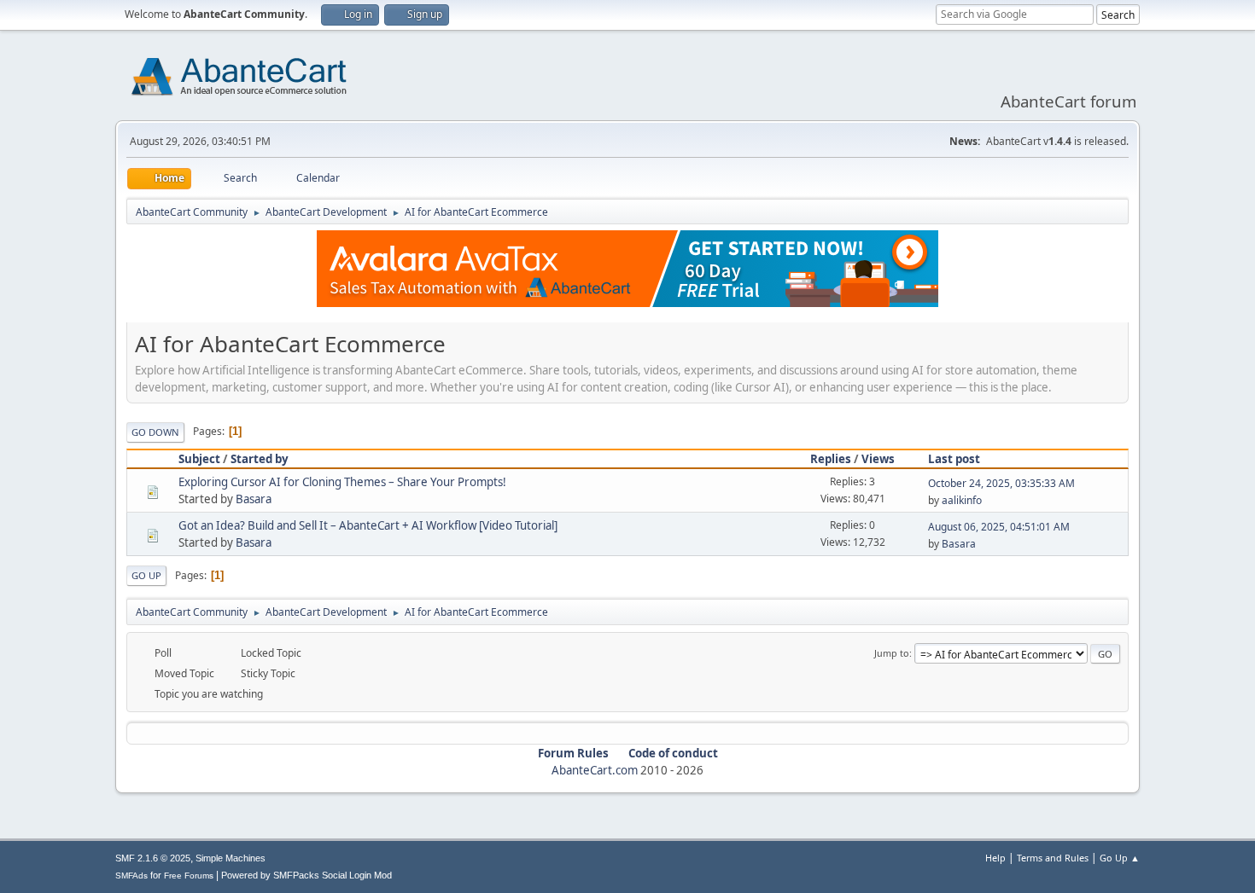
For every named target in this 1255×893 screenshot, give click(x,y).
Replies (830, 459)
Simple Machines (231, 858)
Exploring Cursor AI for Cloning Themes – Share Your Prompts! (342, 482)
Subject (199, 459)
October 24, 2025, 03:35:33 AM (1001, 483)
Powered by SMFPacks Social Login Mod (306, 875)
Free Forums (188, 875)
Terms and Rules (1053, 857)
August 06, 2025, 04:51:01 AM (999, 526)
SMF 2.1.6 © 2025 (152, 858)
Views (878, 459)
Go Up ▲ (1120, 857)
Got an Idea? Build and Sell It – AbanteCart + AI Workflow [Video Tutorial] (367, 525)
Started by (260, 459)
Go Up (146, 575)
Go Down (155, 432)
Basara (253, 499)
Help (995, 857)
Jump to (891, 653)
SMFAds (131, 875)
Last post (954, 459)
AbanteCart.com (595, 770)
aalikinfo (962, 500)
